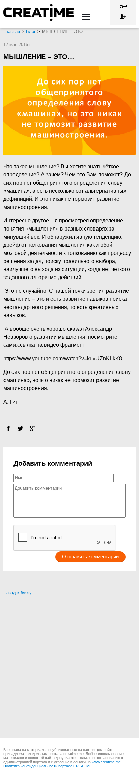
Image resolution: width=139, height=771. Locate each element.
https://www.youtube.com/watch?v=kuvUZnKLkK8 (62, 358)
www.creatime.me (106, 762)
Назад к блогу (17, 592)
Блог (31, 31)
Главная (11, 31)
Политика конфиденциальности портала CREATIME (47, 766)
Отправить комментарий (90, 556)
